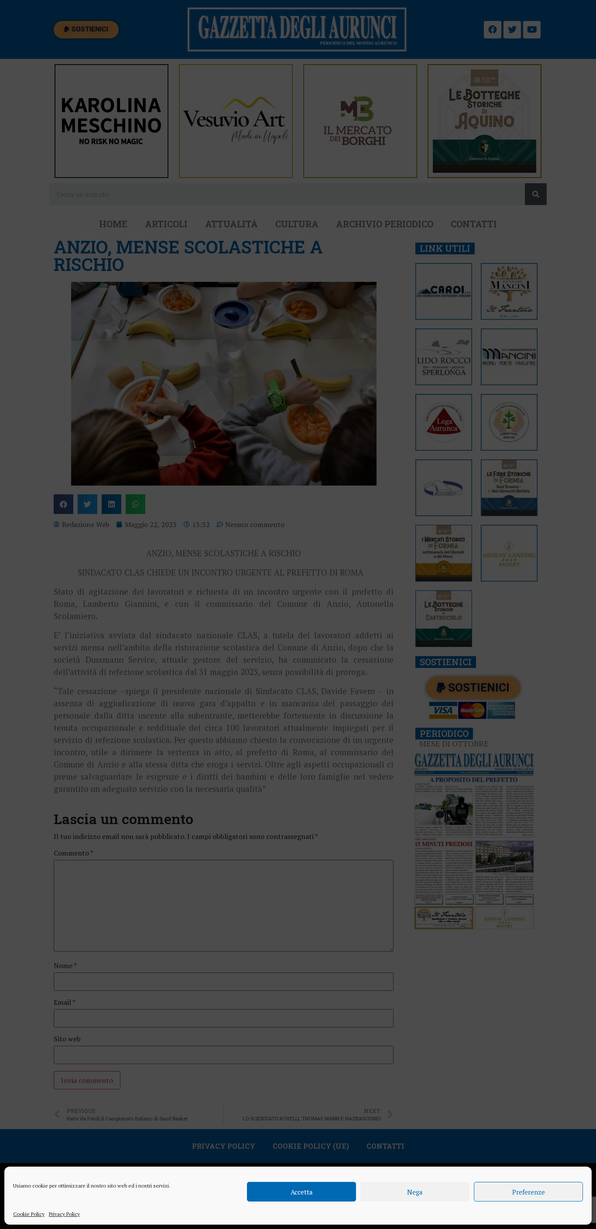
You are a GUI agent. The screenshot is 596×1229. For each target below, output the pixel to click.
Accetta (302, 1192)
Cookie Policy (29, 1214)
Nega (415, 1192)
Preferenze (528, 1192)
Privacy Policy (64, 1214)
